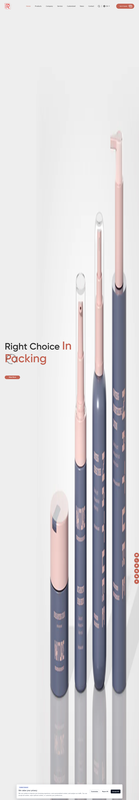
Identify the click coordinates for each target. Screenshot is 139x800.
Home (28, 6)
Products (38, 6)
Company (49, 6)
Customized (71, 6)
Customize (94, 791)
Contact (91, 6)
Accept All (115, 791)
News (82, 6)
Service (60, 6)
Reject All (105, 791)
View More (17, 377)
